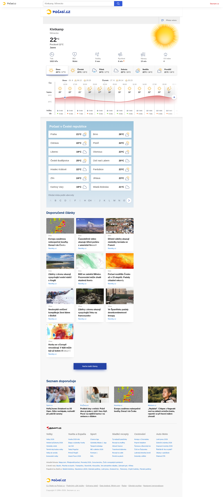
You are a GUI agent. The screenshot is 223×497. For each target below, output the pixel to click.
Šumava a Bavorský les (142, 446)
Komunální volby (52, 456)
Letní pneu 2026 (162, 439)
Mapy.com (62, 462)
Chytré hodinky (133, 469)
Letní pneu (105, 469)
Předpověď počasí (73, 462)
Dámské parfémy (94, 469)
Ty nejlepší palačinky (119, 439)
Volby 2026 (50, 439)
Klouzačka (96, 466)
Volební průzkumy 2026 (54, 443)
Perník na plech (117, 456)
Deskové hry (114, 469)
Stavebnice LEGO (81, 469)
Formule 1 (93, 453)
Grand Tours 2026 (74, 456)
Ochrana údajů (92, 486)
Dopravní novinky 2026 (164, 446)
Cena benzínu (97, 462)
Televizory (123, 469)
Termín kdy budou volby (54, 449)
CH (89, 200)
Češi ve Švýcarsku (140, 449)
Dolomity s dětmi (140, 456)
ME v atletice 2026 (96, 449)
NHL (92, 456)
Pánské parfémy (145, 469)
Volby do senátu (52, 453)
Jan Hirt (71, 446)
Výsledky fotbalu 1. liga (98, 443)
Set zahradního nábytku (109, 466)
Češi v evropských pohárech (113, 462)
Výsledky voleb (51, 446)
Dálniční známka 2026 (164, 443)
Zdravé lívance (117, 446)
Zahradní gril (122, 466)
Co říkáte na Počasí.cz (55, 486)
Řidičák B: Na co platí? (164, 449)
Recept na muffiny (118, 443)
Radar (124, 486)
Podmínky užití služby (75, 486)
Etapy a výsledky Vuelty (76, 443)
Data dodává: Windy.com (110, 486)
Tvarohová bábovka (119, 449)
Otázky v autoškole (162, 453)
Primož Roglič (73, 453)
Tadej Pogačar (73, 449)
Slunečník (87, 466)
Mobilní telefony (68, 469)
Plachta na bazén (68, 466)
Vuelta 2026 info (74, 439)
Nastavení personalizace (153, 486)
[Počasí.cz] (58, 11)
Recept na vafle (117, 453)
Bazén (59, 466)
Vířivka (130, 466)
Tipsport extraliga (96, 446)
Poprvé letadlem (140, 443)
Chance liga (94, 439)
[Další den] (174, 97)
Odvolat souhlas (135, 486)
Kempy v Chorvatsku (141, 439)
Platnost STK (160, 456)
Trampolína (79, 466)
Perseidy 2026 (86, 462)
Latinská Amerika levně (142, 453)
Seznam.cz (214, 4)
